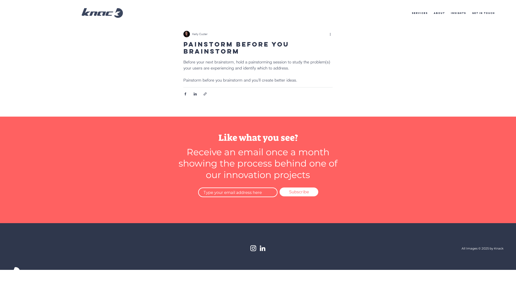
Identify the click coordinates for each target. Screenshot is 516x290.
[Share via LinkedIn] (195, 94)
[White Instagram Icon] (253, 248)
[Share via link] (205, 94)
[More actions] (330, 34)
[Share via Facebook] (185, 94)
